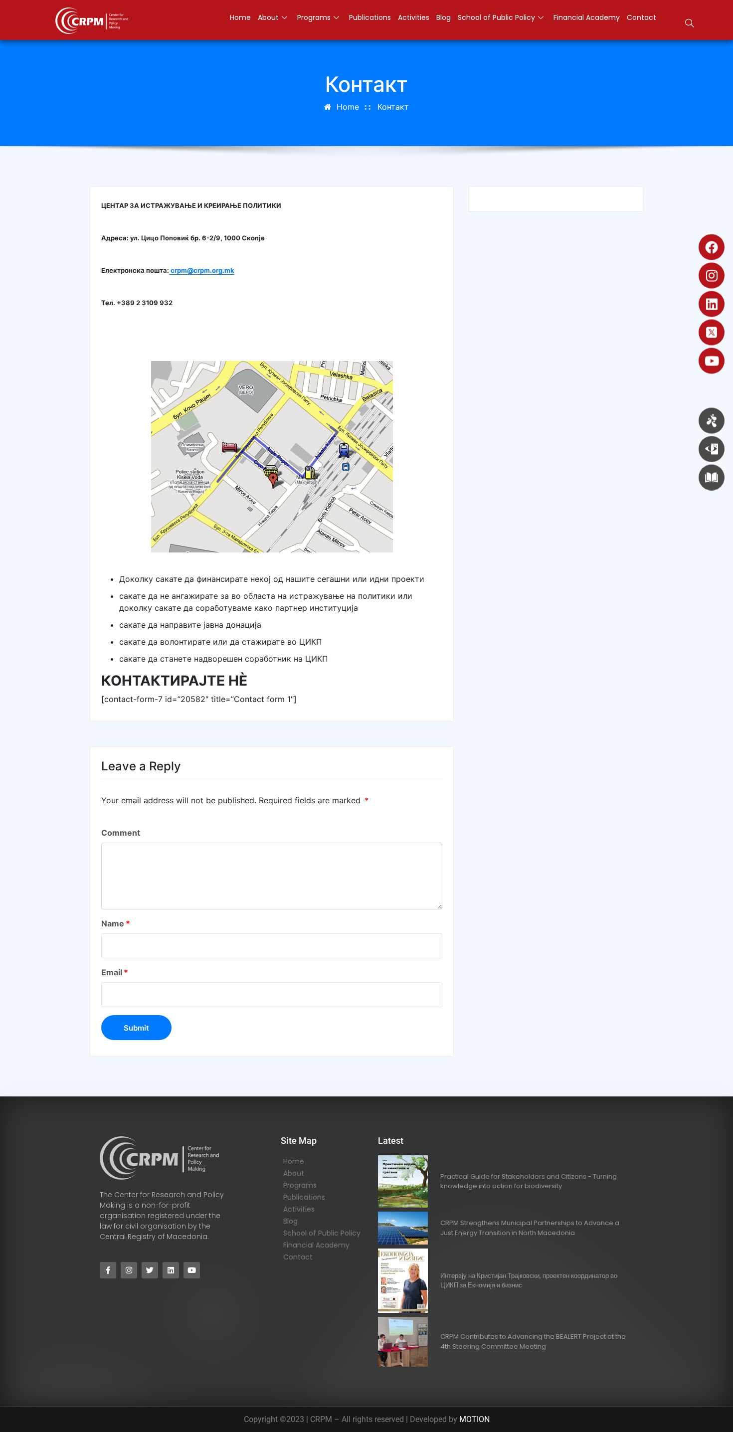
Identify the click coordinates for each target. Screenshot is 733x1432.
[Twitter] (150, 1270)
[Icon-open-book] (712, 478)
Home (348, 107)
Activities (299, 1209)
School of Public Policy (322, 1233)
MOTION (474, 1419)
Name (115, 923)
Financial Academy (316, 1245)
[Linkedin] (712, 304)
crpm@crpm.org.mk (201, 270)
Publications (304, 1197)
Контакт (393, 107)
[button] (690, 24)
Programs (300, 1185)
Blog (290, 1221)
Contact (298, 1257)
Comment (120, 833)
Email (114, 972)
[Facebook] (712, 247)
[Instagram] (712, 276)
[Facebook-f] (108, 1270)
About (293, 1173)
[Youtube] (712, 361)
